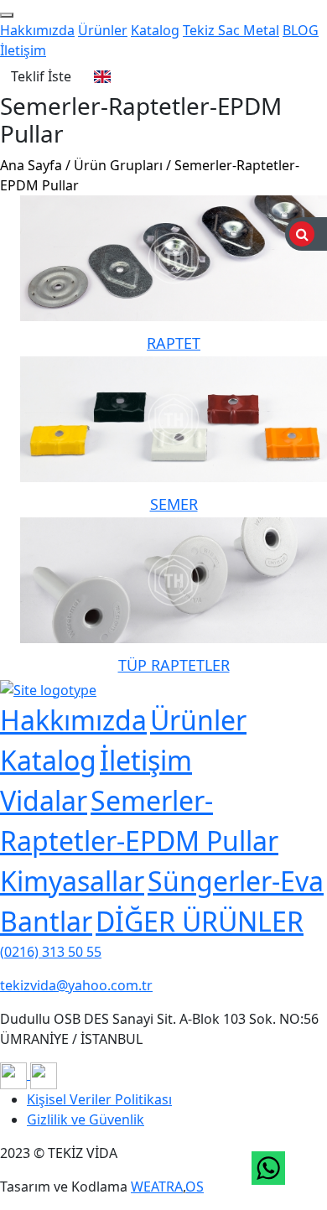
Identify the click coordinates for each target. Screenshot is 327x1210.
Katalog (155, 30)
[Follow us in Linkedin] (43, 1074)
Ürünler (102, 30)
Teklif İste (41, 76)
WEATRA (157, 1186)
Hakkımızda (37, 30)
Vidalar (43, 800)
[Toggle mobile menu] (6, 15)
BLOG (301, 30)
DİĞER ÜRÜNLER (200, 921)
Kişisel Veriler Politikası (99, 1099)
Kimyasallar (72, 881)
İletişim (23, 50)
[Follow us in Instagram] (15, 1074)
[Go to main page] (48, 688)
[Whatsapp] (268, 1168)
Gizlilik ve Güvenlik (85, 1119)
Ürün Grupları (118, 165)
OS (194, 1186)
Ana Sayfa (31, 165)
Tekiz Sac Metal (231, 30)
